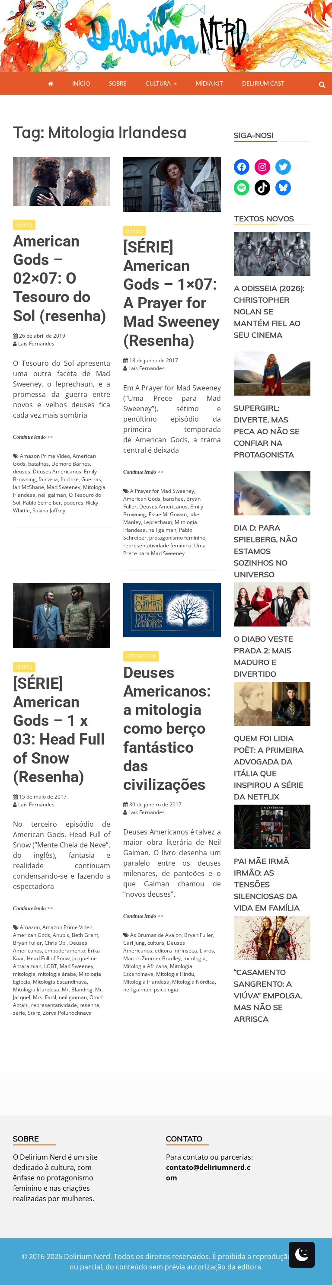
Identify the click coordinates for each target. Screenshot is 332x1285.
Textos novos (264, 219)
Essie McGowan (168, 514)
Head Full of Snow (48, 958)
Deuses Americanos (57, 471)
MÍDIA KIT (209, 83)
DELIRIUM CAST (263, 83)
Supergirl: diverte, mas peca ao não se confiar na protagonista (267, 431)
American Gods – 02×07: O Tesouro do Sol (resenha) (59, 278)
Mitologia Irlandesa (36, 989)
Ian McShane (28, 487)
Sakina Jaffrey (48, 510)
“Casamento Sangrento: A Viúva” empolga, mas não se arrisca (268, 995)
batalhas (38, 463)
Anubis (61, 935)
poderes (73, 502)
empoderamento (65, 950)
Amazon (30, 927)
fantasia (48, 479)
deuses (21, 471)
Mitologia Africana (145, 966)
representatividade (54, 1005)
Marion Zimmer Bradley (152, 958)
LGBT (50, 966)
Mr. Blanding (77, 989)
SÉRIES (24, 224)
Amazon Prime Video (45, 456)
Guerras (91, 479)
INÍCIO (81, 83)
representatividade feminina (157, 545)
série (19, 1012)
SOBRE (118, 83)
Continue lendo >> (33, 437)
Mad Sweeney (63, 487)
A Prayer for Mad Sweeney (162, 491)
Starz (34, 1012)
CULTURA (158, 83)
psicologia (166, 989)
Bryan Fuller (27, 942)
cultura (155, 942)
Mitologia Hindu (175, 974)
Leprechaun (158, 522)
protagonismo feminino (177, 537)
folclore (70, 479)
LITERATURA (141, 656)
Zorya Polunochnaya (67, 1012)
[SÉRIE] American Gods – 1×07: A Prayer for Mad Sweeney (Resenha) (171, 294)
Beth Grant (85, 935)
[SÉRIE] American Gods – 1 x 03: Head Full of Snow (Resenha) (59, 730)
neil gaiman (52, 495)
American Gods (141, 498)
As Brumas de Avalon (156, 935)
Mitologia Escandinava (60, 981)
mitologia (24, 974)
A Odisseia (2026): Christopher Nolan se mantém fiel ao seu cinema (269, 311)
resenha (89, 1005)
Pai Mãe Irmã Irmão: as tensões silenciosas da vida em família (267, 884)
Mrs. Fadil (44, 997)
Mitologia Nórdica (193, 981)
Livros (207, 950)
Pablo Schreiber (42, 502)
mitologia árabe (57, 974)
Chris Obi (56, 942)
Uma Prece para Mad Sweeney (164, 549)
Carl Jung (134, 942)
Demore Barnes (70, 463)
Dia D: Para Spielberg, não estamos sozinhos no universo (265, 551)
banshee (173, 498)
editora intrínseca (176, 950)
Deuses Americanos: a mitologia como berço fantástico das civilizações (167, 729)
